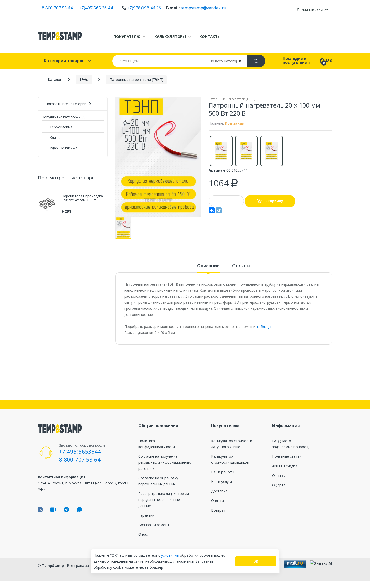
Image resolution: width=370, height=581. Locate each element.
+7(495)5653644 (80, 451)
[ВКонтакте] (212, 210)
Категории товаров (64, 60)
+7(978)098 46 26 (144, 8)
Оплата (217, 500)
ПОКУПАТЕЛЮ (127, 36)
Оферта (278, 485)
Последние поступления (296, 60)
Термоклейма (61, 127)
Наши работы (222, 472)
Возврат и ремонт (153, 524)
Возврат (218, 510)
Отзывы (241, 266)
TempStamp (53, 565)
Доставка (219, 491)
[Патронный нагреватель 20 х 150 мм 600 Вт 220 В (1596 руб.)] (246, 151)
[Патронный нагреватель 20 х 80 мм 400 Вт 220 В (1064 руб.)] (221, 151)
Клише (55, 137)
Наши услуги (221, 481)
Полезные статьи (287, 456)
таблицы (263, 326)
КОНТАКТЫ (210, 36)
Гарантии (146, 515)
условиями (170, 555)
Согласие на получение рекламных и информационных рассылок (164, 462)
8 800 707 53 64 (57, 8)
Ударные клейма (63, 148)
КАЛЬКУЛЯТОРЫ (170, 36)
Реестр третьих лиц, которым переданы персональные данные (163, 499)
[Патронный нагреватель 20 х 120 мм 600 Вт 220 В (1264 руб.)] (271, 151)
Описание (208, 266)
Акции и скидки (284, 465)
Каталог (55, 79)
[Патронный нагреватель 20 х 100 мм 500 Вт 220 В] (158, 157)
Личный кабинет (315, 10)
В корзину (273, 200)
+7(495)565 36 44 (96, 8)
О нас (143, 534)
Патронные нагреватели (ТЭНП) (232, 99)
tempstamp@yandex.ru (203, 8)
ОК (255, 561)
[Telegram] (219, 210)
